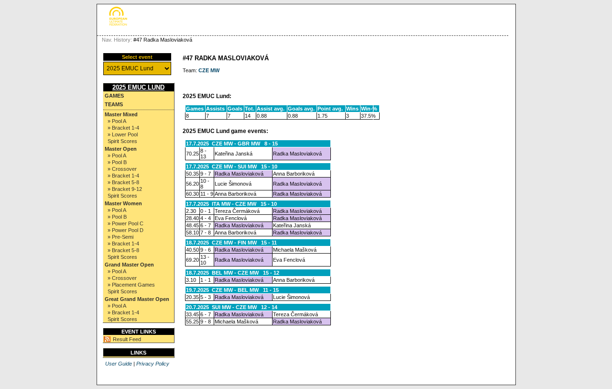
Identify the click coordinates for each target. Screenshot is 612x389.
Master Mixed (121, 114)
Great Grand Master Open (137, 299)
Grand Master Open (129, 264)
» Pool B (117, 162)
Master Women (123, 203)
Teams (114, 104)
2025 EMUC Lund (138, 87)
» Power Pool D (125, 230)
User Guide (118, 364)
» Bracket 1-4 (123, 128)
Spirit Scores (122, 141)
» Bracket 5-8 (123, 182)
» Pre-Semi (120, 237)
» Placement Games (131, 285)
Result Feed (127, 339)
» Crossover (122, 169)
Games (114, 96)
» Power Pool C (125, 223)
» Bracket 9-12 (125, 189)
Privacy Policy (152, 364)
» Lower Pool (123, 134)
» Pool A (117, 121)
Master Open (121, 149)
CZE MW (208, 70)
